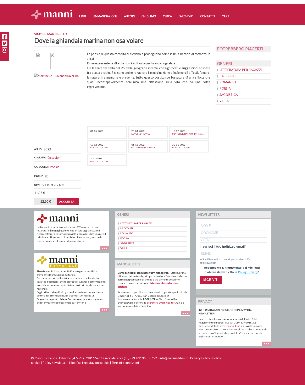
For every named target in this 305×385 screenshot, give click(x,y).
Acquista (66, 201)
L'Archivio (186, 16)
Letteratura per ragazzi (241, 69)
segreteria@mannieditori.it (162, 302)
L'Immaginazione (105, 16)
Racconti (228, 76)
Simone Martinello (50, 34)
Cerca (167, 16)
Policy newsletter (55, 362)
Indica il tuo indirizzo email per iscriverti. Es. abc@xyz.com (225, 261)
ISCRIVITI (210, 280)
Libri (82, 16)
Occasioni (54, 157)
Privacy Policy (200, 358)
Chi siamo (149, 16)
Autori (129, 16)
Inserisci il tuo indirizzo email (222, 246)
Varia (224, 101)
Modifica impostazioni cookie (89, 362)
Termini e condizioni (125, 362)
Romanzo (228, 82)
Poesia (54, 167)
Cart (225, 16)
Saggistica (229, 94)
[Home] (53, 10)
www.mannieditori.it (231, 325)
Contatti (207, 16)
